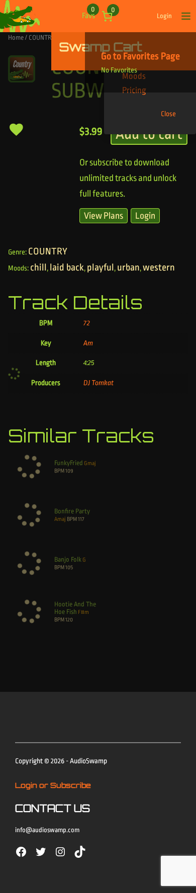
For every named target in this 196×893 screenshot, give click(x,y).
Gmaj (90, 463)
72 (86, 323)
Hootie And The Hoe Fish (75, 607)
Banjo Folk (67, 559)
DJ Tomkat (98, 383)
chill (38, 267)
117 (81, 519)
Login (164, 16)
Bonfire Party (72, 511)
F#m (83, 612)
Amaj (60, 519)
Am (88, 343)
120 (69, 619)
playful (100, 267)
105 (69, 567)
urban (128, 267)
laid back (67, 267)
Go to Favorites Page (140, 56)
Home (16, 37)
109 (69, 471)
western (159, 267)
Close (168, 114)
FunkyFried (68, 463)
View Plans (103, 216)
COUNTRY (42, 37)
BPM (59, 471)
